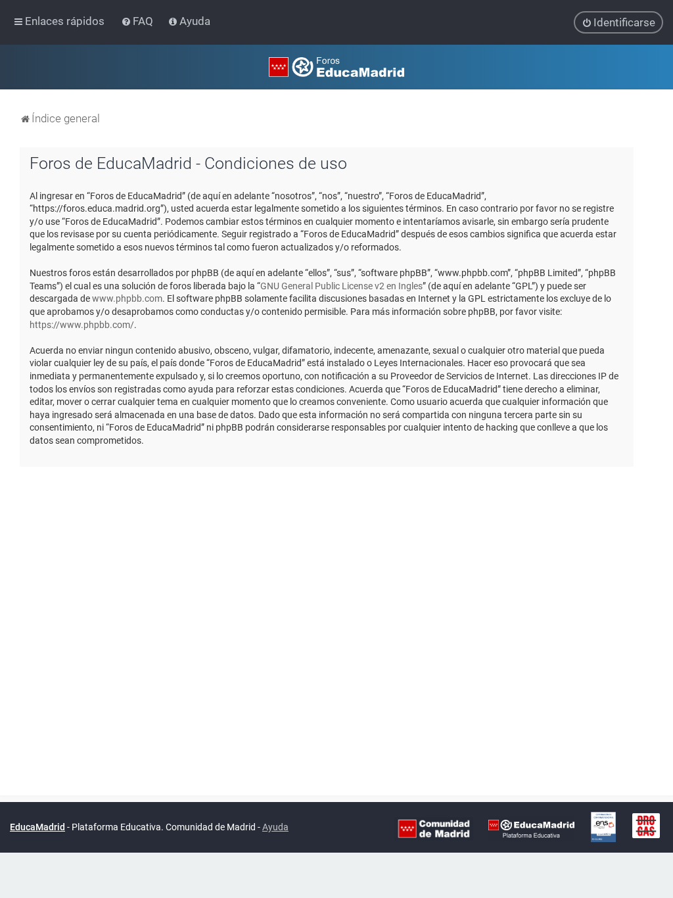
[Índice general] (336, 67)
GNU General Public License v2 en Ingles (341, 286)
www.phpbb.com (127, 298)
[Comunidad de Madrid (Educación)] (433, 828)
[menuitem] (138, 21)
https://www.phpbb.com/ (82, 324)
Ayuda (275, 827)
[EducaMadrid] (531, 828)
